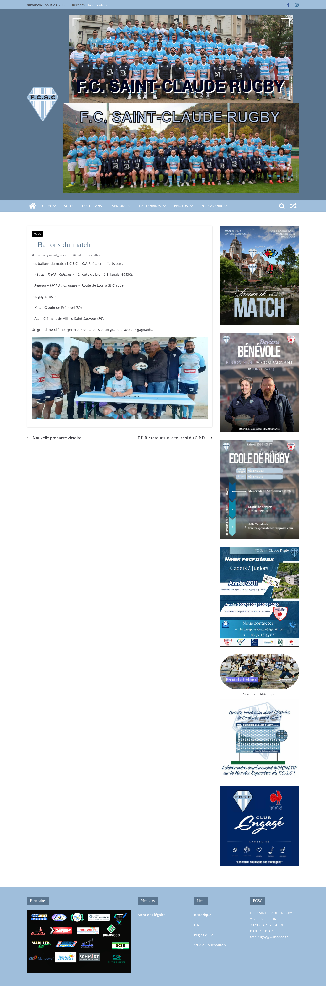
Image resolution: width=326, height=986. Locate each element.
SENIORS (119, 205)
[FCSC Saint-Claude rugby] (32, 206)
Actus (69, 205)
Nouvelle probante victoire (57, 438)
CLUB (46, 205)
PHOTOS (181, 205)
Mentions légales (151, 915)
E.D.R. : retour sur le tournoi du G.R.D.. (172, 438)
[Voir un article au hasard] (293, 206)
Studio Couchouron (210, 945)
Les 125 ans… (93, 205)
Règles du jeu (205, 935)
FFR (196, 925)
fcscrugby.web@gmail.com (53, 255)
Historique (202, 915)
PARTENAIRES (150, 205)
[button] (53, 205)
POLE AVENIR (211, 205)
